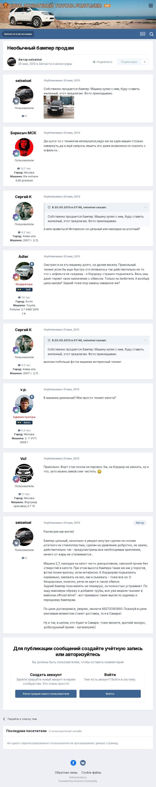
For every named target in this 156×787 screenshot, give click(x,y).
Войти (110, 693)
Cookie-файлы (91, 772)
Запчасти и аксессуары (55, 63)
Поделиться (103, 61)
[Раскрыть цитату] (49, 207)
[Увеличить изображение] (99, 471)
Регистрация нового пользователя (46, 693)
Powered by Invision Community (78, 781)
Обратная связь (66, 772)
